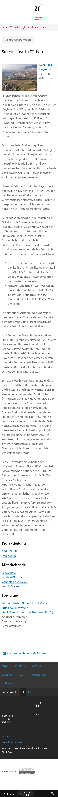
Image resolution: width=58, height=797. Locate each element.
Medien (36, 665)
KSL (21, 674)
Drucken (42, 653)
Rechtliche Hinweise (12, 742)
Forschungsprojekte (19, 39)
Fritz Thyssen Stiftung (15, 608)
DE (23, 691)
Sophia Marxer (11, 586)
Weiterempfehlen (18, 653)
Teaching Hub (38, 674)
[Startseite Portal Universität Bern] (45, 12)
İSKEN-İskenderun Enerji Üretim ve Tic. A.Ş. (28, 612)
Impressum (7, 736)
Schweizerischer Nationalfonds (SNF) (24, 603)
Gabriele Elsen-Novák (15, 581)
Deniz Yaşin (9, 555)
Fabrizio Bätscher (12, 577)
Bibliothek (19, 665)
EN (29, 691)
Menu (11, 793)
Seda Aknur (9, 572)
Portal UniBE (27, 793)
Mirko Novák (10, 551)
